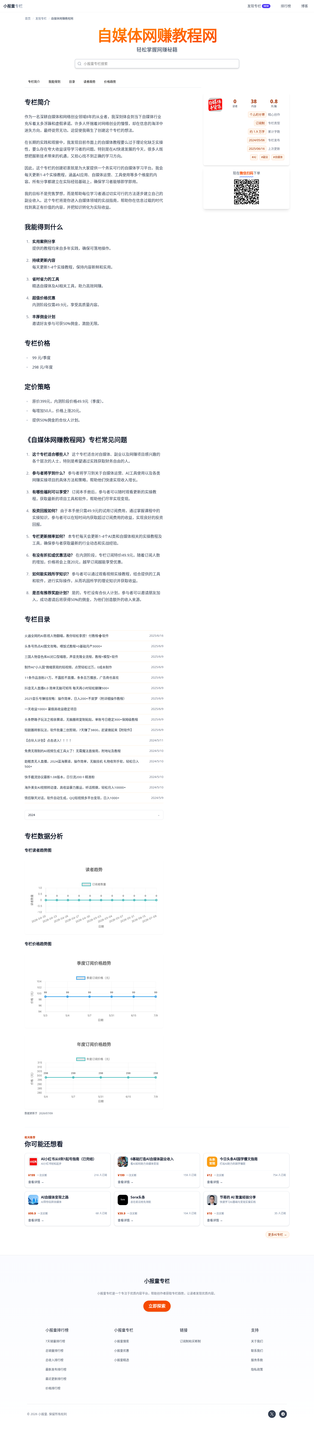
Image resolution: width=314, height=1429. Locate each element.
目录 (72, 81)
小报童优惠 (121, 1350)
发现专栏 (41, 18)
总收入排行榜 (54, 1360)
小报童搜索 (121, 1341)
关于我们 (257, 1341)
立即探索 (157, 1306)
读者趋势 (89, 81)
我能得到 (54, 81)
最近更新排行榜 (55, 1379)
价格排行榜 (52, 1388)
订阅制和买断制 (190, 1341)
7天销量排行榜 (55, 1341)
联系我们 (257, 1350)
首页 (28, 18)
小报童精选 (121, 1360)
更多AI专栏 (277, 1234)
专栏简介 (34, 81)
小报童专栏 (157, 1281)
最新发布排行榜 (55, 1369)
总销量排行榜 (54, 1350)
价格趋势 (110, 81)
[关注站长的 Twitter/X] (272, 1414)
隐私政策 (257, 1369)
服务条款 (257, 1360)
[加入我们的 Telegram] (283, 1414)
